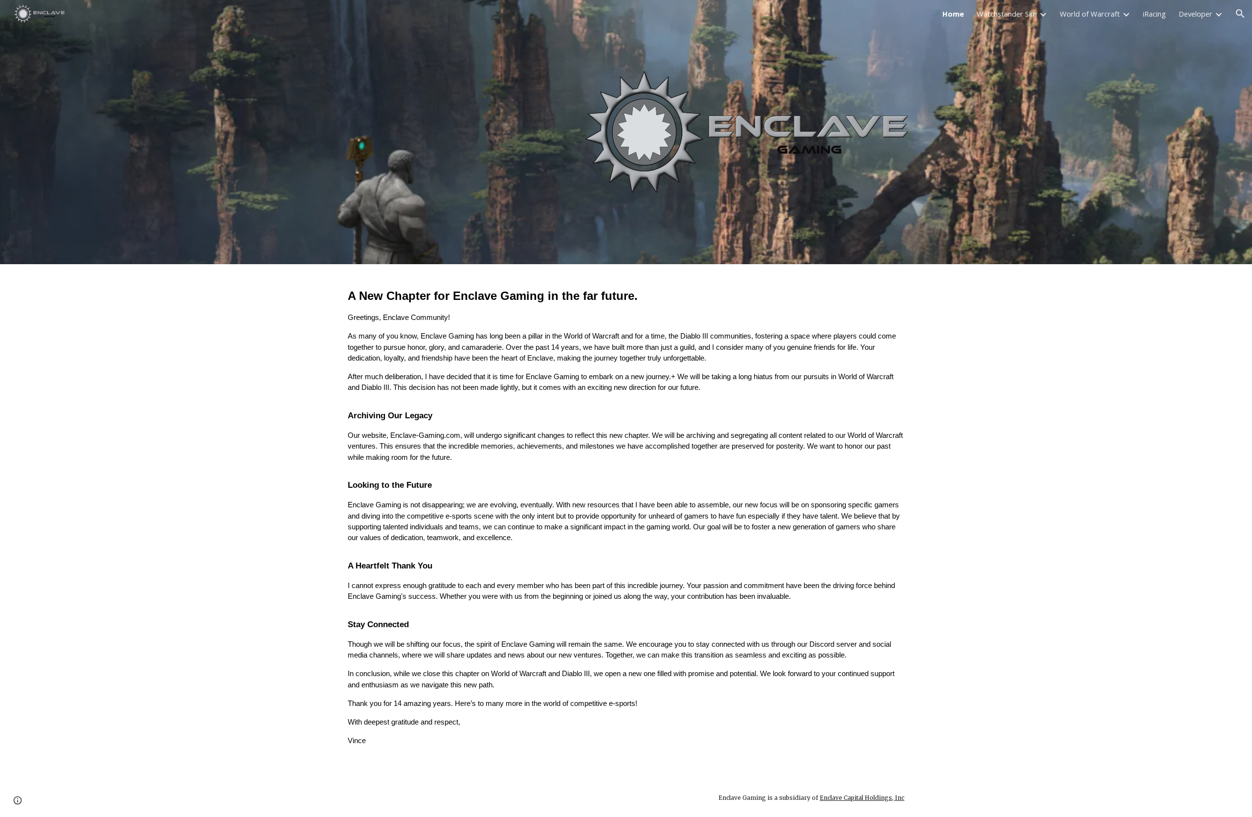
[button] (1240, 13)
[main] (626, 521)
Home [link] (953, 14)
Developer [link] (1195, 14)
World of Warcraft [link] (1090, 14)
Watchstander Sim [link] (1007, 14)
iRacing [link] (1154, 14)
